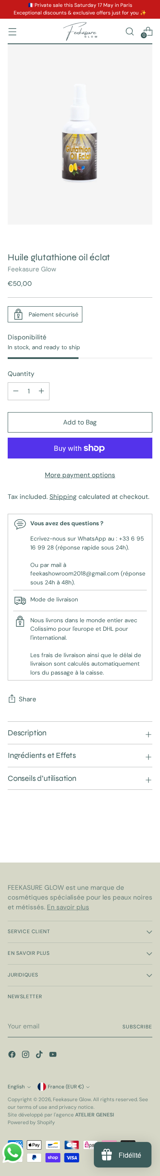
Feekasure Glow (32, 269)
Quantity (21, 374)
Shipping (63, 497)
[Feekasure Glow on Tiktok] (40, 1056)
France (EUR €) (66, 1086)
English (16, 1086)
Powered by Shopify (31, 1122)
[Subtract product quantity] (41, 391)
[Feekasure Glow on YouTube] (54, 1056)
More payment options (80, 475)
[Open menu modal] (12, 31)
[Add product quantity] (15, 391)
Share (27, 699)
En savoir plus (68, 907)
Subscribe (137, 1026)
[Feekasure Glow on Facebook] (13, 1056)
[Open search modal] (129, 31)
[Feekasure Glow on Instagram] (26, 1056)
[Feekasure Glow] (80, 31)
